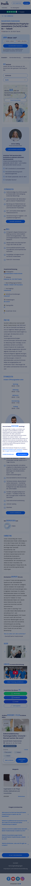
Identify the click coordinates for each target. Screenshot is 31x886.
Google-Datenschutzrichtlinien (13, 451)
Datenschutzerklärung (9, 449)
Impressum (19, 449)
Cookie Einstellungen (8, 454)
